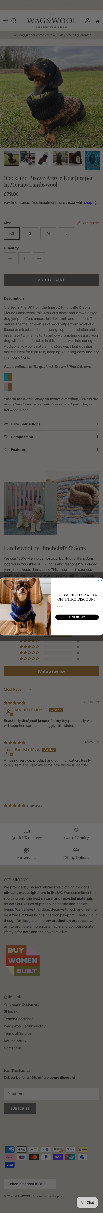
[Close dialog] (100, 580)
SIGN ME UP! (77, 617)
